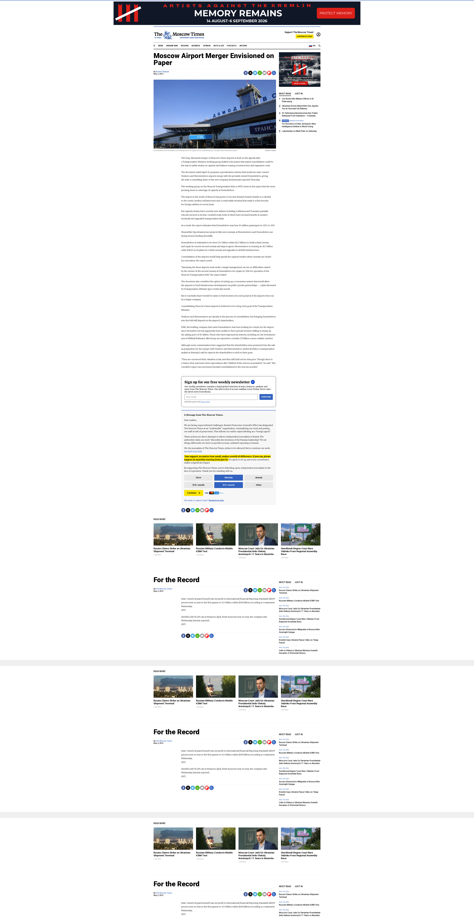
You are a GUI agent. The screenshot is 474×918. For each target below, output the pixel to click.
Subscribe (266, 397)
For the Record (176, 580)
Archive (243, 46)
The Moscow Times (164, 589)
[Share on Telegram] (255, 73)
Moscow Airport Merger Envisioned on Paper (214, 59)
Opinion (206, 46)
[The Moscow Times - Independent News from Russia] (179, 35)
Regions (185, 46)
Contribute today (304, 36)
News (160, 46)
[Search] (319, 45)
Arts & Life (218, 46)
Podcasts (232, 46)
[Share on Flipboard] (269, 73)
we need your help (193, 451)
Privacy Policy (205, 402)
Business (196, 46)
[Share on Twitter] (250, 73)
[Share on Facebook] (246, 73)
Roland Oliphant (162, 72)
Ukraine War (172, 46)
